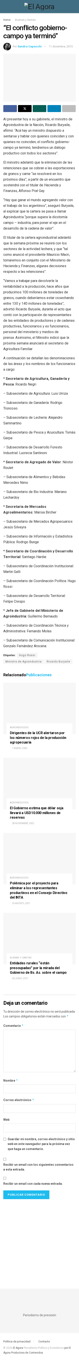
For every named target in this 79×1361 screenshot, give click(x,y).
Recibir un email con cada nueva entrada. (33, 1183)
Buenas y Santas (25, 19)
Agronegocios (19, 727)
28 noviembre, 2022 (23, 823)
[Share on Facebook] (10, 108)
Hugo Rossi (27, 655)
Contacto (44, 1341)
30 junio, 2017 (20, 978)
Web (6, 1119)
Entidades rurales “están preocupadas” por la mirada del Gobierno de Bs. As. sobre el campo (38, 968)
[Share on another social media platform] (69, 108)
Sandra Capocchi (30, 46)
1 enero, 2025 (19, 748)
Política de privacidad (17, 1341)
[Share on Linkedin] (54, 108)
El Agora (18, 1347)
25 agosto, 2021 (21, 903)
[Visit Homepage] (39, 6)
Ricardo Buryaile (58, 661)
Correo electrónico (18, 1100)
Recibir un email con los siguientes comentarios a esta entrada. (38, 1167)
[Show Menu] (5, 6)
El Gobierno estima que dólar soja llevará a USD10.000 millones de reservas (36, 813)
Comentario (13, 1026)
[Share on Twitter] (25, 108)
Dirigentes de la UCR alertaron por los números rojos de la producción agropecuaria (38, 737)
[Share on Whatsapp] (39, 108)
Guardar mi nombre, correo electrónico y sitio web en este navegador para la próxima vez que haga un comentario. (41, 1144)
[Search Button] (74, 6)
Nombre (10, 1080)
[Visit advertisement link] (39, 1240)
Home (7, 19)
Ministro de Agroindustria (23, 661)
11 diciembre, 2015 (61, 46)
